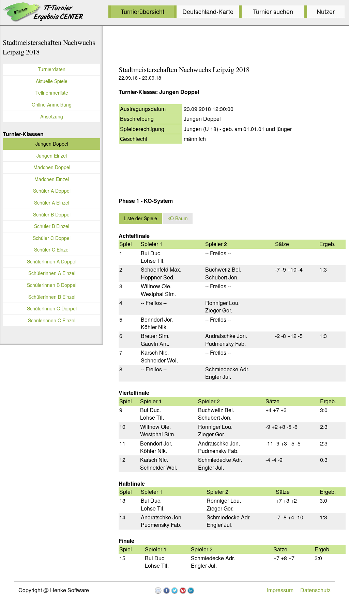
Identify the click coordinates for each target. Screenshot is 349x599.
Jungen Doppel (51, 143)
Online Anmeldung (52, 104)
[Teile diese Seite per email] (158, 590)
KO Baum (177, 218)
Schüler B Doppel (52, 214)
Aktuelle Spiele (51, 81)
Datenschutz (315, 590)
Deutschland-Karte (207, 11)
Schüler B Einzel (51, 226)
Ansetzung (51, 116)
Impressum (280, 590)
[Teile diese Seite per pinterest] (182, 590)
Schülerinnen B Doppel (51, 284)
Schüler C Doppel (52, 237)
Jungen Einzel (51, 155)
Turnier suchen (273, 11)
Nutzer (326, 11)
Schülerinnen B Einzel (51, 296)
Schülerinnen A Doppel (51, 261)
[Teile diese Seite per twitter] (174, 590)
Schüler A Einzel (51, 202)
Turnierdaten (51, 69)
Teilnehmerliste (51, 92)
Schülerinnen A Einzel (51, 273)
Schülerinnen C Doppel (52, 308)
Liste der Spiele (140, 218)
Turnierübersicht (142, 11)
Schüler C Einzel (52, 249)
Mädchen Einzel (51, 179)
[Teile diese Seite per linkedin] (190, 590)
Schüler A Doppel (52, 190)
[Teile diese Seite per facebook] (166, 590)
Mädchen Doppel (51, 167)
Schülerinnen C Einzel (51, 320)
